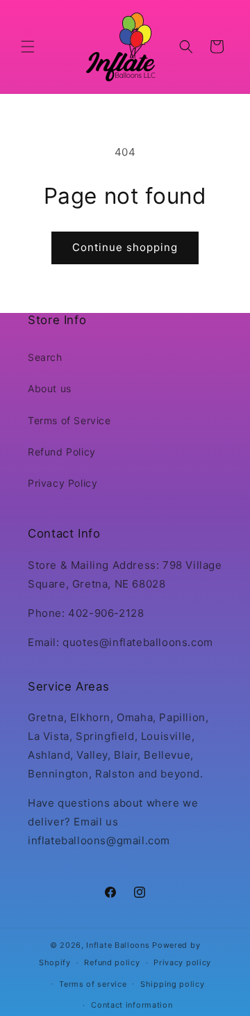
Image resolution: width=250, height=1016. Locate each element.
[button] (27, 46)
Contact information (131, 1005)
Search (45, 357)
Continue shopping (125, 247)
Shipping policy (172, 984)
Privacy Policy (62, 483)
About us (50, 388)
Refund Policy (62, 452)
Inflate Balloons (117, 945)
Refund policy (112, 962)
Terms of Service (69, 420)
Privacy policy (182, 962)
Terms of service (92, 984)
